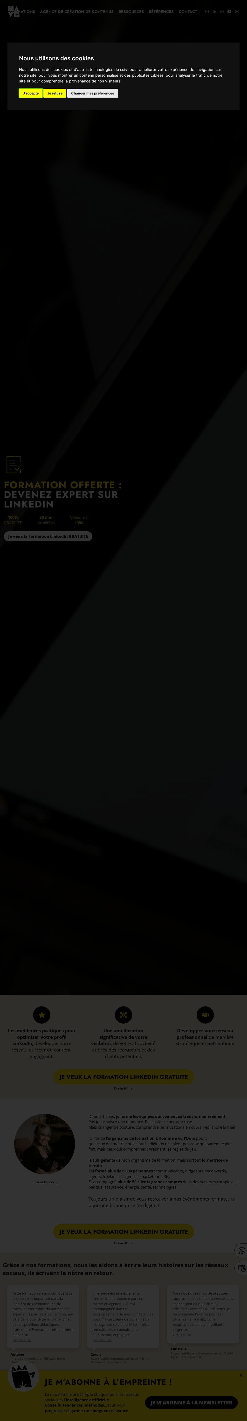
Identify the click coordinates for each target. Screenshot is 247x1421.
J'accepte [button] (31, 93)
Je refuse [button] (54, 93)
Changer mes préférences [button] (92, 93)
